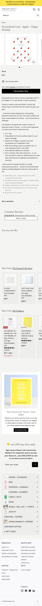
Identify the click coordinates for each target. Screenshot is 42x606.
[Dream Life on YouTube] (30, 591)
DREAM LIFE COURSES (9, 553)
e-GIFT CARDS (26, 570)
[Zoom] (34, 62)
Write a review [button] (21, 218)
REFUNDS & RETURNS (28, 553)
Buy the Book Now (21, 430)
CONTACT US (25, 563)
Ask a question (8, 201)
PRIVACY (24, 560)
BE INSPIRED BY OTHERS (10, 557)
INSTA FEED (5, 576)
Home (3, 22)
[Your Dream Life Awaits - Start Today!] (21, 392)
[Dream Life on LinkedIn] (34, 591)
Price (4, 71)
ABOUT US (5, 547)
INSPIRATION (6, 579)
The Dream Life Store (22, 268)
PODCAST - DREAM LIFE (10, 570)
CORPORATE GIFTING (28, 547)
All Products (18, 310)
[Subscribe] (35, 464)
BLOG (4, 573)
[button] (9, 348)
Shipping (12, 87)
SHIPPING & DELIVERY (28, 550)
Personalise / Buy (21, 91)
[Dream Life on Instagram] (22, 591)
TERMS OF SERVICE (27, 557)
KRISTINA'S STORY (8, 550)
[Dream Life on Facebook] (26, 591)
